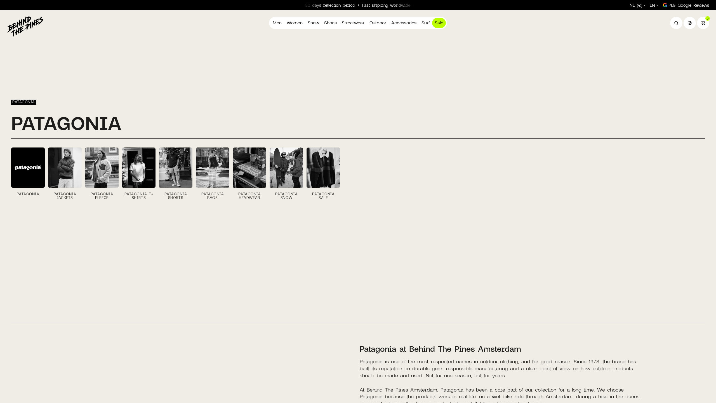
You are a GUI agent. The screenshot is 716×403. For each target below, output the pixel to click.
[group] (28, 173)
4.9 (689, 5)
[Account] (690, 23)
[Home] (25, 26)
